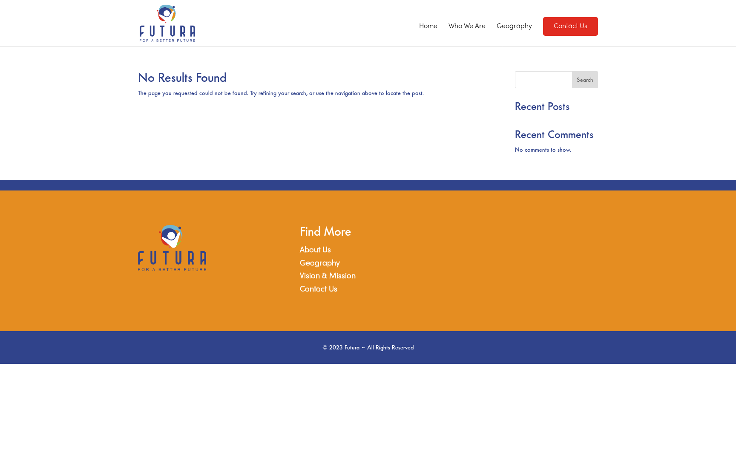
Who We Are (467, 26)
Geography (514, 26)
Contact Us (318, 289)
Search (585, 80)
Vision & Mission (328, 276)
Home (428, 26)
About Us (315, 250)
